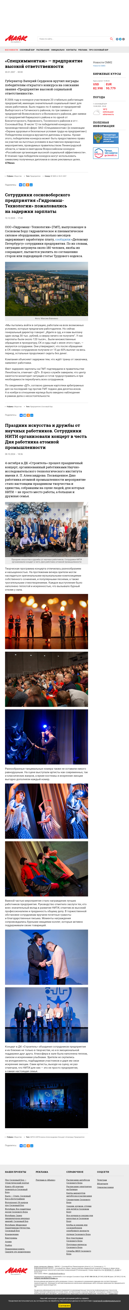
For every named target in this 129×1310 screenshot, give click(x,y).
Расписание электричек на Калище (79, 1188)
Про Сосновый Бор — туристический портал (17, 1181)
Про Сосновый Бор (98, 50)
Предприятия (35, 176)
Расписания (42, 50)
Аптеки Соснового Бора (78, 1234)
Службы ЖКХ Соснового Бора (78, 1252)
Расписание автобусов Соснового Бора (78, 1181)
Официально (57, 50)
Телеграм (102, 1180)
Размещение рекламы (43, 1277)
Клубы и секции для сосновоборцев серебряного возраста (77, 1228)
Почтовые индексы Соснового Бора (76, 1246)
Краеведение (12, 1234)
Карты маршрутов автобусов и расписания (79, 1194)
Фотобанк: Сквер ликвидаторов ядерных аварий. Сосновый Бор (17, 1218)
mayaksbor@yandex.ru (57, 1273)
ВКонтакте (102, 1183)
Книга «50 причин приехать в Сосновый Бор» (16, 1189)
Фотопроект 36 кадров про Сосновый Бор (16, 1204)
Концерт (61, 1137)
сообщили (63, 239)
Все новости (11, 50)
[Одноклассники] (27, 184)
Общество (18, 176)
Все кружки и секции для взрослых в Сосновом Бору (79, 1218)
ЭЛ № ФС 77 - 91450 (112, 1270)
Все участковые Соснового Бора (74, 1239)
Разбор (8, 1245)
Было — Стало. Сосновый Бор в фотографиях (18, 1197)
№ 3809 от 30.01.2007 (58, 176)
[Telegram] (24, 184)
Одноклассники (105, 1187)
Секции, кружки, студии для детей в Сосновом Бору (78, 1209)
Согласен (64, 1305)
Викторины (11, 1238)
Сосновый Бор (27, 50)
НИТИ (32, 1137)
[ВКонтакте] (20, 184)
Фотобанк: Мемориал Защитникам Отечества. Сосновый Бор (17, 1228)
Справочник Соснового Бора (78, 1201)
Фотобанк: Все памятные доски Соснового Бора (18, 1210)
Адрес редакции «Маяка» (44, 1266)
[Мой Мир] (31, 184)
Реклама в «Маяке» (45, 1180)
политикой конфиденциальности (107, 1301)
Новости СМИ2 (99, 66)
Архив (8, 1241)
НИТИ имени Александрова (46, 1137)
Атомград (69, 1137)
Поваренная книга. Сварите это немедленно (18, 1250)
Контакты (71, 50)
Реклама (82, 50)
